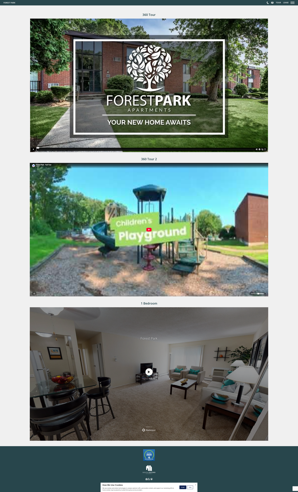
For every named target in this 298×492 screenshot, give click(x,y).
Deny (190, 487)
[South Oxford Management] (149, 469)
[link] (15, 3)
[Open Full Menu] (292, 3)
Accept (183, 487)
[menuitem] (278, 2)
